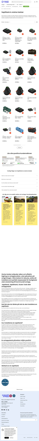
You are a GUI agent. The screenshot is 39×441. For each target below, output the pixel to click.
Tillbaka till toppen (20, 389)
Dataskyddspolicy (5, 418)
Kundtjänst (3, 414)
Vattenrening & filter (23, 400)
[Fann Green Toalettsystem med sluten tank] (7, 109)
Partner (20, 6)
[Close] (16, 427)
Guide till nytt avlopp (5, 420)
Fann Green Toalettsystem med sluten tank (6, 118)
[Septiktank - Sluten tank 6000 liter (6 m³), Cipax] (7, 30)
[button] (37, 2)
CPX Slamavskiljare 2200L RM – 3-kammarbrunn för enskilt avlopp (18, 39)
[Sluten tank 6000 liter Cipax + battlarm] (7, 52)
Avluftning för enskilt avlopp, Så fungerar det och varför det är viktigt (7, 207)
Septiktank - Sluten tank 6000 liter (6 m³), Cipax (7, 39)
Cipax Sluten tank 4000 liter (31, 98)
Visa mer (19, 147)
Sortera (3, 22)
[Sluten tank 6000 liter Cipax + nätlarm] (19, 109)
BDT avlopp (20, 294)
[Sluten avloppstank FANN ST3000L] (19, 129)
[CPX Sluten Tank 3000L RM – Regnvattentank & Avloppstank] (31, 30)
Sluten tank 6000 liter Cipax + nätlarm (19, 117)
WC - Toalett (35, 437)
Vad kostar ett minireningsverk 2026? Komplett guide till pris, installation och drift (31, 207)
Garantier (3, 416)
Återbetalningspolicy (5, 422)
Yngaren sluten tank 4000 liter (6, 98)
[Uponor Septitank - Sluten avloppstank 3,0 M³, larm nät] (31, 129)
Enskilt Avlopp (22, 396)
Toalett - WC (22, 398)
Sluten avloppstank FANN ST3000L (18, 137)
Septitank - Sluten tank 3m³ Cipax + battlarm (7, 137)
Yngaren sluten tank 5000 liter (31, 78)
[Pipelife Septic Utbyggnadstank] (31, 52)
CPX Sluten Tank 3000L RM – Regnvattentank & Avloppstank (31, 39)
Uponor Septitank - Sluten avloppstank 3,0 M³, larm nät (31, 138)
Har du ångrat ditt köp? (6, 426)
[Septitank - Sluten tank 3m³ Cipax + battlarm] (7, 129)
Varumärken (22, 405)
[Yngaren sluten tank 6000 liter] (19, 70)
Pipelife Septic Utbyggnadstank (30, 59)
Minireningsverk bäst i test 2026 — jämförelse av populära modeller (19, 207)
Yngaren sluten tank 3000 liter (19, 98)
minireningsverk (9, 296)
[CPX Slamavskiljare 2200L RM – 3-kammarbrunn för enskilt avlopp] (19, 30)
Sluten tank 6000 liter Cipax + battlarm (7, 59)
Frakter (3, 424)
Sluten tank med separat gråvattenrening (6, 79)
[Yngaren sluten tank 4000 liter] (7, 90)
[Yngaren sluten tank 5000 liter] (31, 70)
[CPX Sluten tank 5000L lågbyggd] (19, 52)
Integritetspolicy (10, 435)
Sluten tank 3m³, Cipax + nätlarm (31, 117)
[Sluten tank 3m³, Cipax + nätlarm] (31, 109)
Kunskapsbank (15, 6)
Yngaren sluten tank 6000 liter (19, 78)
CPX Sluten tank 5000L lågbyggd (19, 59)
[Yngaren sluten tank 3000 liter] (19, 90)
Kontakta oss (8, 6)
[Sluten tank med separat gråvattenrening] (7, 70)
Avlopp (24, 437)
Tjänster (3, 6)
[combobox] (21, 2)
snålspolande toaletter (8, 300)
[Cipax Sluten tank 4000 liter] (31, 90)
